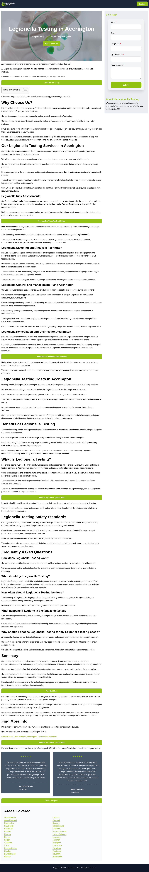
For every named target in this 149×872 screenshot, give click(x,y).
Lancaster (56, 837)
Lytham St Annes (59, 834)
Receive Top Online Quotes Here (51, 497)
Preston (7, 857)
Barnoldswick (9, 854)
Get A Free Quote (51, 801)
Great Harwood (20, 737)
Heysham (56, 854)
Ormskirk (56, 829)
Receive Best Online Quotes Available (52, 356)
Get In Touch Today (51, 83)
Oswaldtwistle (7, 737)
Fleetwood (56, 851)
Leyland (55, 817)
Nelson (7, 840)
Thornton (56, 840)
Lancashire (57, 845)
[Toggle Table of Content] (24, 90)
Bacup (7, 837)
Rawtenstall (43, 737)
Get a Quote (50, 43)
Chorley (7, 851)
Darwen (7, 834)
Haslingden (32, 737)
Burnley (7, 831)
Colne (6, 845)
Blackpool (56, 843)
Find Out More (51, 691)
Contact (142, 4)
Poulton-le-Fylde (59, 831)
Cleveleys (56, 848)
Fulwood (56, 820)
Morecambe (57, 857)
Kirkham (55, 823)
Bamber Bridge (10, 848)
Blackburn (53, 737)
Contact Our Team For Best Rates (51, 221)
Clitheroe (8, 843)
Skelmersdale (58, 826)
